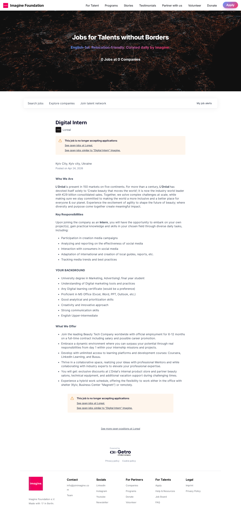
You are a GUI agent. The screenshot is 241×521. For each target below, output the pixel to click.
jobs (35, 103)
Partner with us (172, 5)
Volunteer (194, 5)
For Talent (92, 5)
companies (62, 103)
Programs (111, 5)
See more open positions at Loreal (120, 428)
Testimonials (147, 5)
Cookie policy (129, 460)
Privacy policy (112, 460)
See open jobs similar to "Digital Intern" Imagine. (92, 150)
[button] (5, 5)
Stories (128, 5)
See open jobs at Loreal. (79, 145)
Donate (212, 5)
